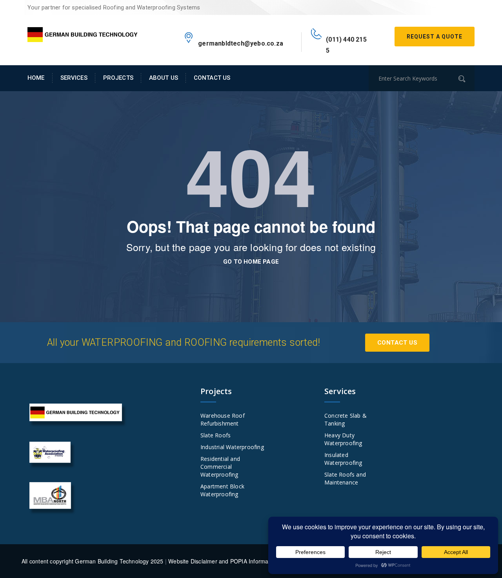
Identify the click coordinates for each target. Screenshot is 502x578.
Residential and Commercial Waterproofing (220, 466)
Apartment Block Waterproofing (222, 490)
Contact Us (212, 77)
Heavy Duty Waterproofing (343, 439)
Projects (118, 77)
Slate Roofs (215, 435)
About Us (163, 77)
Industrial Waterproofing (232, 447)
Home (36, 77)
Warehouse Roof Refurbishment (222, 419)
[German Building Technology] (82, 33)
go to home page (251, 261)
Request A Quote (434, 36)
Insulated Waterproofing (343, 458)
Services (73, 77)
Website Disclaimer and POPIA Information (223, 561)
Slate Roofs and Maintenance (345, 478)
